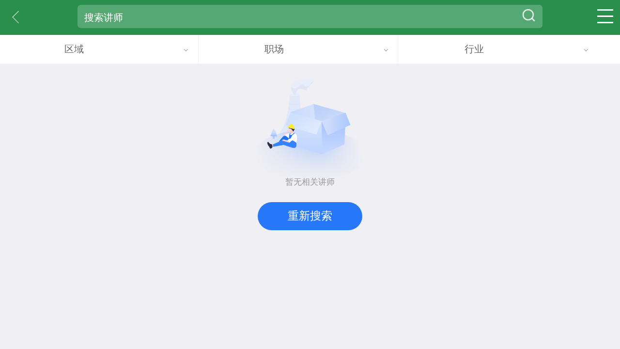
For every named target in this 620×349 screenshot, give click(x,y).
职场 (274, 49)
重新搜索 (310, 215)
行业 (474, 49)
